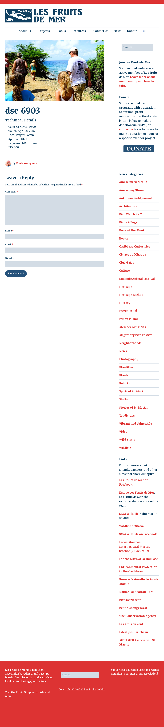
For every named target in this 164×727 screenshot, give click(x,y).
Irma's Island (128, 319)
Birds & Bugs (128, 222)
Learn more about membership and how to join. (137, 81)
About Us (25, 31)
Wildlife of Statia (131, 526)
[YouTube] (143, 716)
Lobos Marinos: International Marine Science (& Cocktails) (134, 546)
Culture (124, 270)
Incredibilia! (128, 311)
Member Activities (132, 327)
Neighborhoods (130, 343)
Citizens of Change (132, 254)
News (117, 31)
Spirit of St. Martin (132, 391)
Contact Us (100, 31)
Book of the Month (132, 230)
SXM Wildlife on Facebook (138, 534)
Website (9, 258)
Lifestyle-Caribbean (133, 632)
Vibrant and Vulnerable (135, 423)
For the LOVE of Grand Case (138, 559)
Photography (128, 359)
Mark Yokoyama (26, 163)
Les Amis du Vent (131, 624)
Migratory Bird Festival (136, 335)
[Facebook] (123, 716)
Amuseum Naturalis (133, 182)
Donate (132, 31)
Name (9, 230)
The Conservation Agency (137, 616)
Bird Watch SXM (131, 214)
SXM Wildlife (129, 514)
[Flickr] (138, 716)
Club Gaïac (126, 262)
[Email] (149, 716)
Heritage (125, 287)
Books (61, 31)
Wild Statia (127, 439)
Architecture (128, 206)
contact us (126, 129)
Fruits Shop (23, 692)
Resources (79, 31)
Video (123, 431)
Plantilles (126, 367)
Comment (11, 191)
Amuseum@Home (131, 190)
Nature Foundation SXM (136, 592)
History (124, 303)
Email (9, 244)
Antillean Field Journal (135, 198)
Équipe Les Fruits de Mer (136, 492)
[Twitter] (128, 716)
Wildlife (125, 448)
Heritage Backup (131, 295)
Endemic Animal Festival (137, 279)
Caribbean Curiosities (134, 246)
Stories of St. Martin (133, 407)
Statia (123, 399)
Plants (123, 375)
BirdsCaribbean (130, 600)
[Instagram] (133, 716)
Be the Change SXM (133, 608)
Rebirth (124, 383)
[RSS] (156, 716)
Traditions (127, 415)
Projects (44, 31)
